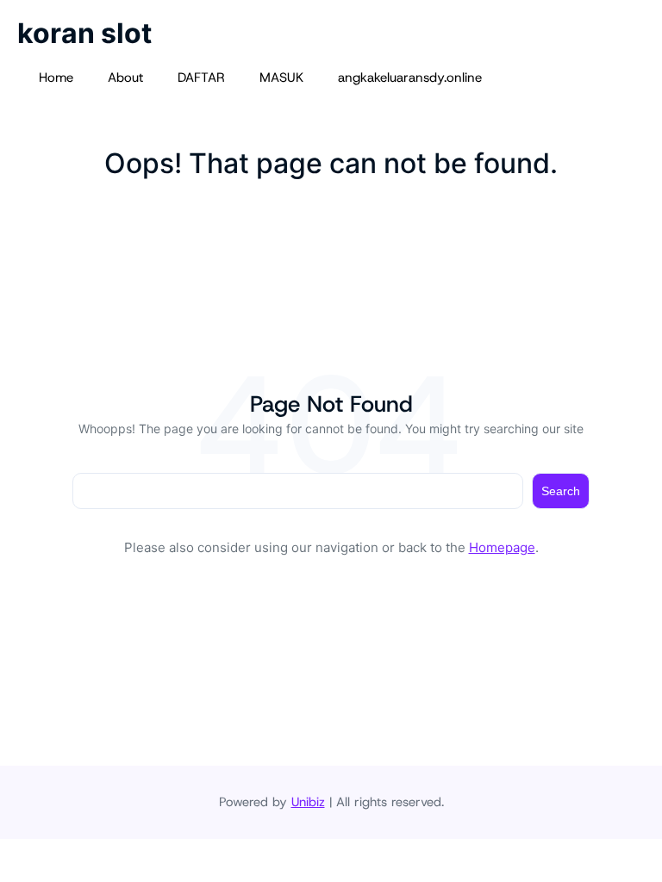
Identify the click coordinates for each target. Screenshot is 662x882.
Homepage (502, 547)
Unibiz (308, 802)
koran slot (84, 33)
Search (560, 491)
